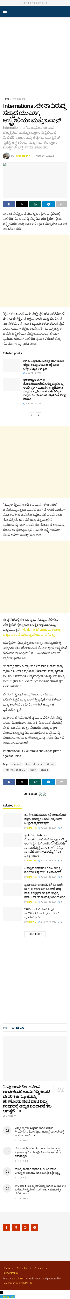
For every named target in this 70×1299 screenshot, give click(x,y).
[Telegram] (1, 1296)
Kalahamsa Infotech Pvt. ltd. (18, 1283)
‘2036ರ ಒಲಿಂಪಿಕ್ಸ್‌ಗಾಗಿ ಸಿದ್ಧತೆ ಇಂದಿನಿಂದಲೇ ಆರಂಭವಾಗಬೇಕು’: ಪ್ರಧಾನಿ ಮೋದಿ (42, 913)
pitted (44, 770)
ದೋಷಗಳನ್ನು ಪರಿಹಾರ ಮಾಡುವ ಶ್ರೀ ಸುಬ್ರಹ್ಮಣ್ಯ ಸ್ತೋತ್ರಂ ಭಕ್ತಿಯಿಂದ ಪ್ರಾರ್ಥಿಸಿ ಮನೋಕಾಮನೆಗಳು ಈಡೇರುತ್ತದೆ (38, 1152)
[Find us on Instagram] (25, 1227)
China (50, 764)
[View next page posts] (38, 415)
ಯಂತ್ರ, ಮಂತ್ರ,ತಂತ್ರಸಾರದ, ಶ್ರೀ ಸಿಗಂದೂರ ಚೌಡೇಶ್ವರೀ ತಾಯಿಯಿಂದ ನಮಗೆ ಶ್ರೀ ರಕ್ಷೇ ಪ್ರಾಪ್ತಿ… (38, 1171)
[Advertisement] (35, 56)
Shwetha (32, 828)
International (19, 98)
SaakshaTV (17, 1278)
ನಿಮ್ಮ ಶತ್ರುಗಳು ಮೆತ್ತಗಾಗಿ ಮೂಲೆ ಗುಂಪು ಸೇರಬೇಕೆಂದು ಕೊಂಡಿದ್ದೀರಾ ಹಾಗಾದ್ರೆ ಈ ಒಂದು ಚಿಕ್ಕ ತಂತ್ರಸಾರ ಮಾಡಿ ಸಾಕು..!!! (39, 1131)
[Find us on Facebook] (6, 1227)
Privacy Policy (10, 1272)
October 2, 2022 (45, 155)
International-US (15, 770)
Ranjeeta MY (22, 155)
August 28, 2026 (33, 373)
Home (6, 98)
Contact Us (40, 1268)
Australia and (34, 764)
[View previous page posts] (31, 415)
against (16, 764)
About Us (22, 1268)
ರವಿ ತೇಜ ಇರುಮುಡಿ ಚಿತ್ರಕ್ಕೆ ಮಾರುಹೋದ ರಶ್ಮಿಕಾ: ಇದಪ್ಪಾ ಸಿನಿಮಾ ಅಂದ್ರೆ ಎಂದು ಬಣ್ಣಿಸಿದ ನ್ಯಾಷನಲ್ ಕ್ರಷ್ (43, 364)
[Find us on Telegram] (34, 1227)
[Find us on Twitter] (16, 1227)
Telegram (9, 1296)
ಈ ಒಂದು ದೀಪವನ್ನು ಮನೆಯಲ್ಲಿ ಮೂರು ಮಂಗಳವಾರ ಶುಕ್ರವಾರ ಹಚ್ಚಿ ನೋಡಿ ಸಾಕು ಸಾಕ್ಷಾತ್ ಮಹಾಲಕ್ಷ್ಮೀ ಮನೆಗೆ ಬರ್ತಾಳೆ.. (40, 1189)
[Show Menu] (5, 11)
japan (33, 770)
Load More (35, 934)
